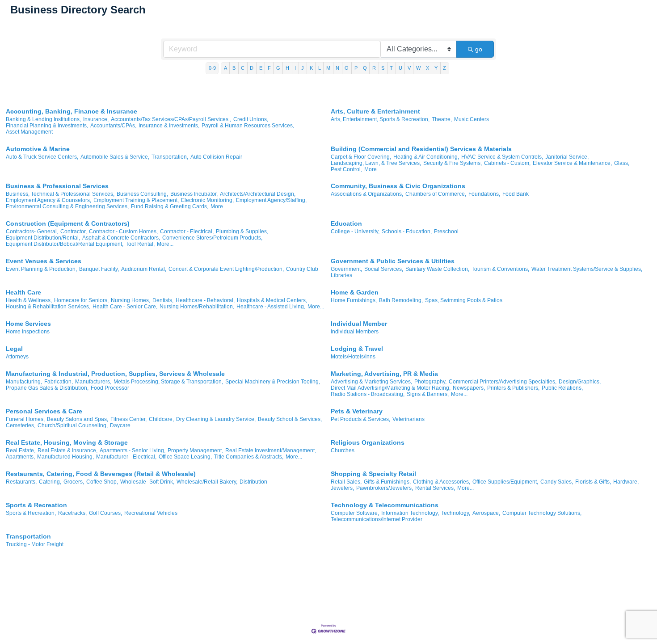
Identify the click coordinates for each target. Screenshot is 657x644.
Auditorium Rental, (143, 269)
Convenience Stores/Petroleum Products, (212, 238)
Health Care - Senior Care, (125, 306)
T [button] (391, 68)
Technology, (455, 513)
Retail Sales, (346, 482)
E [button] (260, 68)
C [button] (242, 68)
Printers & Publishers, (513, 388)
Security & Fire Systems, (452, 163)
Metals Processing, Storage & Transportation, (168, 382)
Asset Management (29, 132)
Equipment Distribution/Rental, (43, 238)
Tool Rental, (140, 244)
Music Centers (471, 119)
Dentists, (162, 300)
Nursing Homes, (130, 300)
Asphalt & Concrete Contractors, (121, 238)
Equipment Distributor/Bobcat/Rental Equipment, (64, 244)
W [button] (418, 68)
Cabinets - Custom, (507, 163)
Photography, (430, 382)
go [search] (478, 49)
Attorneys (17, 357)
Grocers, (73, 482)
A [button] (225, 68)
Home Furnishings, (354, 300)
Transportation (28, 536)
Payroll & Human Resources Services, (248, 125)
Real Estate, (20, 450)
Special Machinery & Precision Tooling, (272, 382)
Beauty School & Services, (290, 419)
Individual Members (355, 331)
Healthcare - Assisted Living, (270, 306)
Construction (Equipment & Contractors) (68, 223)
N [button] (337, 68)
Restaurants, (21, 482)
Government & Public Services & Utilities (393, 261)
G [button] (278, 68)
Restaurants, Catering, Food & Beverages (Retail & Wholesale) (101, 473)
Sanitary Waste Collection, (437, 269)
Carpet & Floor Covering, (361, 157)
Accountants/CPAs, (113, 125)
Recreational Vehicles (150, 513)
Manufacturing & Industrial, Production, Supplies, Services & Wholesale (115, 373)
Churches (342, 450)
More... (372, 169)
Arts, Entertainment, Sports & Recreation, (380, 119)
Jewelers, (342, 488)
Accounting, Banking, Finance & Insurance (71, 111)
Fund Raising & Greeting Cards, (169, 206)
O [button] (347, 68)
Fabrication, (58, 382)
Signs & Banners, (428, 394)
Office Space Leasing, (185, 457)
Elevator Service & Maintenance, (572, 163)
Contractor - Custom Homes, (123, 231)
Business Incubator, (194, 194)
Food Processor (110, 388)
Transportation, (170, 157)
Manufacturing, (24, 382)
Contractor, (73, 231)
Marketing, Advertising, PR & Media (384, 373)
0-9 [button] (212, 68)
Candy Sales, (556, 482)
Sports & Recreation (36, 505)
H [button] (287, 68)
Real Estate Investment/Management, (270, 450)
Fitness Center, (128, 419)
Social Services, (383, 269)
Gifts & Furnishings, (387, 482)
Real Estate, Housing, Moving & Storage (67, 442)
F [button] (269, 68)
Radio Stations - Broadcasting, (367, 394)
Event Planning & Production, (41, 269)
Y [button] (436, 68)
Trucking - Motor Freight (34, 544)
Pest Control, (346, 169)
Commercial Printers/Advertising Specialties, (502, 382)
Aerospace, (486, 513)
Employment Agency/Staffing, (271, 200)
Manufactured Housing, (65, 457)
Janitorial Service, (567, 157)
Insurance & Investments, (169, 125)
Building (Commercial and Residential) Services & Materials (421, 148)
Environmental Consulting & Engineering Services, (67, 206)
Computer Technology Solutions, (541, 513)
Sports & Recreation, (31, 513)
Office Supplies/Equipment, (505, 482)
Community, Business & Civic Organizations (398, 185)
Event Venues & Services (43, 261)
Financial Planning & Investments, (47, 125)
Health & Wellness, (29, 300)
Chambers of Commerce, (435, 194)
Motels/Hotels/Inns (353, 357)
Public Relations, (562, 388)
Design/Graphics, (580, 382)
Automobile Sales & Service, (114, 157)
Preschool (446, 231)
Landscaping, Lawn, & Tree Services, (376, 163)
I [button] (295, 68)
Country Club (302, 269)
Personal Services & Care (44, 411)
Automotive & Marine (38, 148)
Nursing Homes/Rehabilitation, (197, 306)
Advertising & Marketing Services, (371, 382)
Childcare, (161, 419)
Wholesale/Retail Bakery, (207, 482)
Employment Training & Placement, (136, 200)
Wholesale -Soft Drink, (147, 482)
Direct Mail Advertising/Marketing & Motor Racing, (391, 388)
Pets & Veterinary (357, 411)
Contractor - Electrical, (187, 231)
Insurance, (96, 119)
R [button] (374, 68)
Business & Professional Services (57, 185)
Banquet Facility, (99, 269)
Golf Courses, (105, 513)
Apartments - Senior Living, (132, 450)
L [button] (319, 68)
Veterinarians (408, 419)
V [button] (409, 68)
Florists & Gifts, (593, 482)
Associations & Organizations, (367, 194)
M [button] (328, 68)
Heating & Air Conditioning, (426, 157)
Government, (346, 269)
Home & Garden (355, 292)
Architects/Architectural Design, (257, 194)
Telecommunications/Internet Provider (376, 519)
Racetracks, (72, 513)
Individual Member (359, 323)
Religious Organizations (367, 442)
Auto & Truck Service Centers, (42, 157)
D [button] (251, 68)
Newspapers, (469, 388)
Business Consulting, (142, 194)
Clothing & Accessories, (441, 482)
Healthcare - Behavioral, (205, 300)
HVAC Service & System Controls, (502, 157)
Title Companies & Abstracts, (248, 457)
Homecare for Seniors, (81, 300)
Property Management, (195, 450)
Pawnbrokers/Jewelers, (384, 488)
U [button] (400, 68)
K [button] (311, 68)
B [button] (234, 68)
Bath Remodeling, (401, 300)
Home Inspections (28, 331)
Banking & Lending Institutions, (43, 119)
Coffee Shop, (102, 482)
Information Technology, (410, 513)
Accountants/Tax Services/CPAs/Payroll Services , (171, 119)
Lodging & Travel (357, 348)
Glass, (621, 163)
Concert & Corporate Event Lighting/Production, (226, 269)
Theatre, (442, 119)
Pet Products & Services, (360, 419)
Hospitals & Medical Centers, (272, 300)
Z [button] (444, 68)
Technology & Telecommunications (384, 505)
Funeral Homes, (25, 419)
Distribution (253, 482)
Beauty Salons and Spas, (77, 419)
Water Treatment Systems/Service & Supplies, (586, 269)
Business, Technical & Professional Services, (60, 194)
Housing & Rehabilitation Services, (48, 306)
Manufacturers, (93, 382)
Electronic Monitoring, (207, 200)
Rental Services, (435, 488)
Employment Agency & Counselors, (48, 200)
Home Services (28, 323)
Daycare (120, 425)
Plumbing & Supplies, (242, 231)
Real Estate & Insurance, (67, 450)
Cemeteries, (20, 425)
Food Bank (515, 194)
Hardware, (626, 482)
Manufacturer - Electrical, (126, 457)
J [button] (302, 68)
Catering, (50, 482)
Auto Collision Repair (216, 157)
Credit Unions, (250, 119)
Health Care (23, 292)
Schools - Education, (407, 231)
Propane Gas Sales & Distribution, (47, 388)
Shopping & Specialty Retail (373, 473)
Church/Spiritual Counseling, (73, 425)
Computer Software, (355, 513)
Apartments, (20, 457)
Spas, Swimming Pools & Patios (463, 300)
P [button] (356, 68)
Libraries (341, 275)
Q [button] (365, 68)
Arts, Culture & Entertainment (375, 111)
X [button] (427, 68)
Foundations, (484, 194)
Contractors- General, (32, 231)
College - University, (355, 231)
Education (346, 223)
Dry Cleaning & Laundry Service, (216, 419)
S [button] (382, 68)
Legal (14, 348)
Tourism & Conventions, (500, 269)
